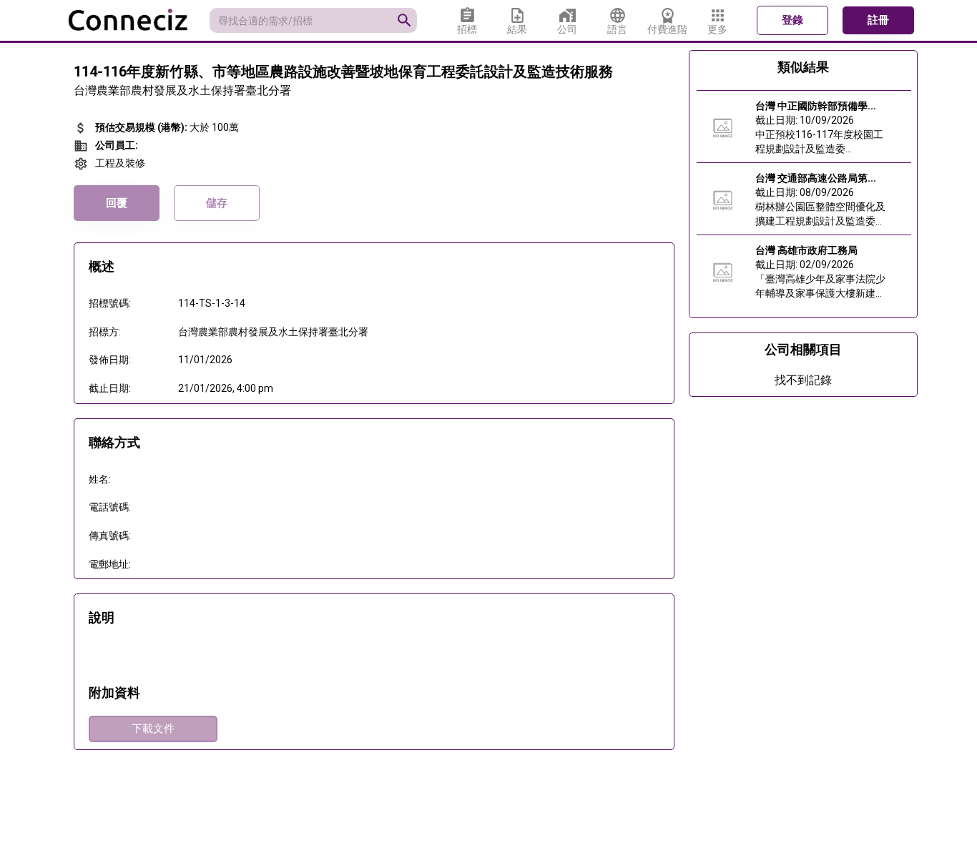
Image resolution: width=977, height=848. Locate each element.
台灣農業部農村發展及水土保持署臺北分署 (182, 90)
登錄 (792, 20)
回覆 (116, 203)
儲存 (216, 203)
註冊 (878, 20)
